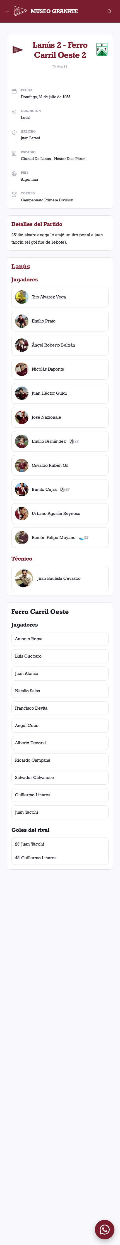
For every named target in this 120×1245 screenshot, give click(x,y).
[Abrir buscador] (109, 11)
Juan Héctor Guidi (49, 393)
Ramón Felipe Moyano (54, 537)
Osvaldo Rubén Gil (50, 465)
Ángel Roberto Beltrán (53, 345)
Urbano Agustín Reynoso (56, 513)
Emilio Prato (44, 321)
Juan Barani (30, 138)
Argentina (29, 179)
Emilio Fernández (49, 441)
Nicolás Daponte (48, 369)
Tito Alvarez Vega (49, 297)
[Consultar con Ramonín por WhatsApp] (104, 1229)
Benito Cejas (44, 489)
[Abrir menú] (7, 11)
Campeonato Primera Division (47, 200)
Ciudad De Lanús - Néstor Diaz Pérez (53, 158)
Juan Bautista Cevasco (59, 578)
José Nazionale (46, 417)
